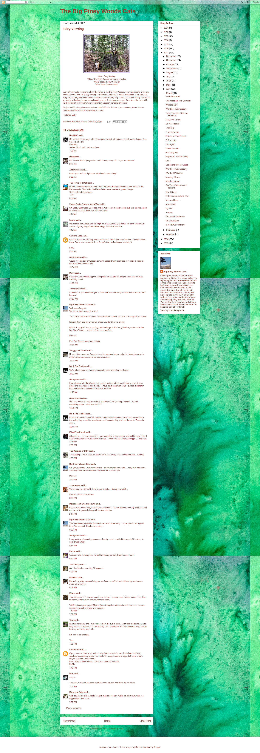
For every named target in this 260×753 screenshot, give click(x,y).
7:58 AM (73, 151)
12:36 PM (73, 408)
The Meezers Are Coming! (178, 101)
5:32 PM (73, 530)
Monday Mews (173, 177)
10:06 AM (73, 283)
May (168, 85)
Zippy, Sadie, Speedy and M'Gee (84, 204)
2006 (166, 239)
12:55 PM (73, 427)
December (171, 56)
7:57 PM (73, 702)
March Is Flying (173, 119)
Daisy (71, 157)
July (168, 76)
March (169, 93)
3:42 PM (73, 479)
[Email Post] (108, 122)
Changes (170, 144)
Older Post (145, 721)
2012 (166, 32)
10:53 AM (73, 374)
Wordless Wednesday (176, 109)
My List (169, 208)
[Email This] (114, 121)
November (171, 60)
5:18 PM (73, 514)
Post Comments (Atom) (112, 729)
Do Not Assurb (172, 124)
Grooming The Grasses (177, 165)
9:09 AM (73, 198)
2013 (166, 28)
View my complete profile (172, 310)
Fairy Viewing (172, 132)
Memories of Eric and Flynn (82, 504)
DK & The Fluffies (77, 366)
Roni (168, 160)
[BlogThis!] (116, 121)
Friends (169, 212)
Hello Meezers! (173, 96)
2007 (166, 52)
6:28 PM (73, 587)
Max (71, 673)
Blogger (157, 747)
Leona (72, 220)
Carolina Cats (75, 236)
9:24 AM (73, 230)
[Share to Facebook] (122, 121)
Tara (71, 620)
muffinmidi (74, 649)
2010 (166, 40)
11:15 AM (73, 392)
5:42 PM (73, 559)
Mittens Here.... (173, 200)
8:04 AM (73, 164)
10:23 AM (73, 361)
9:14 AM (73, 214)
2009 (166, 44)
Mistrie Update (173, 181)
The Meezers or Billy (78, 451)
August (169, 72)
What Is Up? (171, 105)
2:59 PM (73, 445)
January (170, 234)
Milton (72, 593)
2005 (166, 243)
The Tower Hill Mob (78, 183)
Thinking (170, 128)
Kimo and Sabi (76, 692)
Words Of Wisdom (174, 173)
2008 (166, 48)
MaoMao (73, 577)
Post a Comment (73, 708)
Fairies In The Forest (176, 136)
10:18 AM (73, 345)
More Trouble (172, 148)
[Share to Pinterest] (125, 121)
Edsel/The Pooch (77, 432)
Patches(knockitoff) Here (177, 196)
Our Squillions (172, 220)
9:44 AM (73, 251)
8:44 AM (73, 177)
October (170, 64)
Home (107, 721)
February (171, 230)
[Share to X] (119, 121)
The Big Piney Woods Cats (98, 11)
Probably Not (172, 152)
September (171, 68)
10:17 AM (73, 299)
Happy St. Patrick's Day (177, 156)
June (169, 81)
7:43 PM (73, 668)
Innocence (171, 204)
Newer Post (69, 721)
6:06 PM (73, 572)
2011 (166, 36)
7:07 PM (73, 614)
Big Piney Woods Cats (79, 305)
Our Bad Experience (175, 216)
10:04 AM (73, 267)
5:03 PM (73, 498)
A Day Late (171, 140)
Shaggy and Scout (78, 350)
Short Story (171, 192)
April (168, 89)
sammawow (74, 485)
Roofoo (138, 747)
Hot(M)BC (73, 135)
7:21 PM (73, 644)
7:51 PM (73, 686)
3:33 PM (73, 458)
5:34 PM (73, 545)
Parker (72, 551)
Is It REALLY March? (175, 225)
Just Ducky (74, 564)
